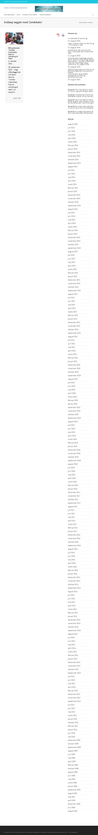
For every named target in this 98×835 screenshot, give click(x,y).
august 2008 (73, 772)
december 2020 (74, 365)
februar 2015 (73, 613)
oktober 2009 (73, 744)
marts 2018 (72, 482)
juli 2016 (71, 552)
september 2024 (74, 205)
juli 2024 (71, 212)
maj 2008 (71, 779)
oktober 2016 (73, 542)
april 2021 (72, 351)
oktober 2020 (73, 372)
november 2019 (74, 411)
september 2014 (74, 630)
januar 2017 (72, 531)
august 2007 (73, 793)
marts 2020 (72, 397)
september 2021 (74, 333)
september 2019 (74, 418)
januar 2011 (72, 729)
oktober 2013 (73, 669)
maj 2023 (71, 262)
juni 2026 (71, 131)
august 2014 (73, 634)
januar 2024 (72, 234)
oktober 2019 (73, 414)
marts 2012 (72, 715)
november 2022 (74, 283)
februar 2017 (73, 528)
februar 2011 (73, 726)
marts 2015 (72, 609)
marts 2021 (72, 354)
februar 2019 (73, 443)
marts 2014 (72, 652)
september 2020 (74, 375)
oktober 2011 (73, 722)
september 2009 (74, 747)
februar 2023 (73, 273)
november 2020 (74, 368)
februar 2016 (73, 570)
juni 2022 (71, 301)
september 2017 (74, 503)
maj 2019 (71, 432)
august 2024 (73, 209)
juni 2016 (71, 556)
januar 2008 (72, 786)
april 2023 (72, 266)
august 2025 (73, 166)
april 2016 (72, 563)
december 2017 (74, 492)
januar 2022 (72, 319)
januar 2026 (72, 149)
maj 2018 (71, 474)
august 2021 (73, 336)
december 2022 (74, 280)
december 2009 (74, 740)
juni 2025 (71, 174)
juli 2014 (71, 637)
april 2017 (72, 521)
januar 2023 (72, 276)
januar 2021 (72, 361)
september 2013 (74, 673)
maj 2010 (71, 736)
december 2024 (74, 195)
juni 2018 (71, 471)
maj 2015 (71, 602)
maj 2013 (71, 683)
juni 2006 (71, 807)
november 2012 (74, 698)
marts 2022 (72, 312)
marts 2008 (72, 783)
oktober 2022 (73, 287)
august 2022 (73, 294)
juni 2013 (71, 680)
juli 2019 (71, 425)
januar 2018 (72, 489)
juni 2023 (71, 259)
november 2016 (74, 538)
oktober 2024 (73, 202)
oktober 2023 (73, 244)
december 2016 (74, 535)
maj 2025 (71, 177)
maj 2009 (71, 758)
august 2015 (73, 591)
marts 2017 (72, 524)
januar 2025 (72, 191)
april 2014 (72, 648)
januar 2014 (72, 659)
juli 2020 (71, 382)
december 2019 (74, 407)
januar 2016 (72, 574)
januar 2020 (72, 404)
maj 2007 (71, 797)
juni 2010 (71, 733)
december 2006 (74, 804)
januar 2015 (72, 616)
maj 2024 (71, 220)
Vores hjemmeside (9, 15)
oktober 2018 (73, 457)
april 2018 (72, 478)
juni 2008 (71, 775)
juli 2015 (71, 595)
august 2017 (73, 506)
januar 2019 (72, 446)
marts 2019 (72, 439)
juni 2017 (71, 513)
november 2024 (74, 198)
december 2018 (74, 450)
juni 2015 (71, 598)
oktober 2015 (73, 584)
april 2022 (72, 308)
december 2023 (74, 237)
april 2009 (72, 761)
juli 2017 (71, 510)
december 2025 (74, 152)
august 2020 (73, 379)
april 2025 (72, 181)
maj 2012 (71, 712)
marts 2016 (72, 567)
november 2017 (74, 496)
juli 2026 (71, 128)
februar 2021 (73, 358)
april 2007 (72, 800)
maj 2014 (71, 644)
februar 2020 (73, 400)
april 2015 (72, 605)
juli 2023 (71, 255)
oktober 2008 (73, 768)
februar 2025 (73, 188)
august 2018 (73, 464)
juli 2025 (71, 170)
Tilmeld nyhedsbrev (45, 15)
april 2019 (72, 436)
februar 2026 (73, 145)
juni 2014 (71, 641)
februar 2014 (73, 655)
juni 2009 (71, 754)
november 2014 (74, 623)
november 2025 (74, 156)
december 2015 (74, 577)
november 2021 (74, 326)
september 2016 (74, 545)
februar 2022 (73, 315)
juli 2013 (71, 676)
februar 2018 (73, 485)
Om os (18, 15)
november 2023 (74, 241)
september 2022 (74, 290)
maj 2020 (71, 390)
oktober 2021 (73, 329)
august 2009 (73, 751)
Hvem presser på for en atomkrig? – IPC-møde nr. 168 (81, 44)
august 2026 (73, 124)
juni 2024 (71, 216)
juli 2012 (71, 705)
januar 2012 (72, 719)
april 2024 (72, 223)
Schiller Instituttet (83, 22)
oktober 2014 (73, 627)
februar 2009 (73, 765)
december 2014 (74, 620)
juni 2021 (71, 343)
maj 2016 (71, 559)
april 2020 (72, 393)
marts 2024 (72, 227)
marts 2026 (72, 142)
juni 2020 (71, 386)
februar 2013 (73, 690)
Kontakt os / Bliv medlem (30, 15)
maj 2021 (71, 347)
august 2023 (73, 251)
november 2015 (74, 581)
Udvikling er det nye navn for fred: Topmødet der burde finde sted (80, 51)
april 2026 (72, 138)
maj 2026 (71, 135)
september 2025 (74, 163)
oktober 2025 (73, 159)
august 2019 (73, 421)
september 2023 (74, 248)
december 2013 (74, 662)
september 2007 (74, 790)
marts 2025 (72, 184)
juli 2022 (71, 297)
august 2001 (73, 811)
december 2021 (74, 322)
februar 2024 (73, 230)
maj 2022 (71, 305)
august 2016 (73, 549)
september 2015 (74, 588)
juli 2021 (71, 340)
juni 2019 (71, 428)
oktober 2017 (73, 499)
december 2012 (74, 694)
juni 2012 (71, 708)
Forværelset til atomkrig (77, 38)
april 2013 (72, 687)
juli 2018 (71, 467)
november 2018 (74, 453)
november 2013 (74, 666)
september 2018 (74, 460)
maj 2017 (71, 517)
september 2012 (74, 701)
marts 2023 (72, 269)
